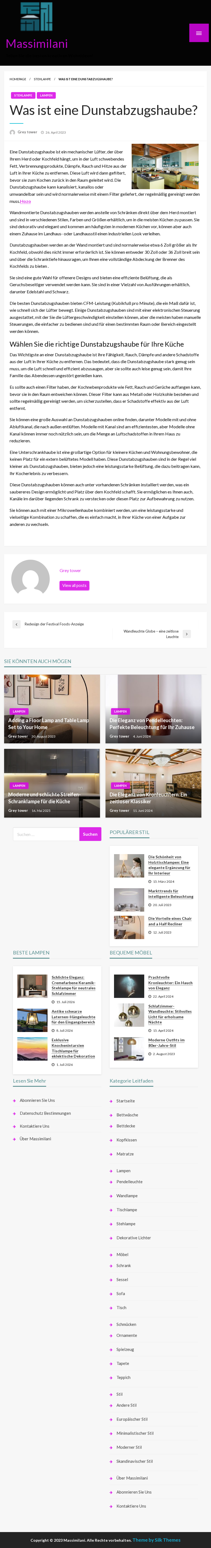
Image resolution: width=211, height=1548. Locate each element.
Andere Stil (126, 1405)
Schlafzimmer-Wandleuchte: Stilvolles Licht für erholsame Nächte (170, 1014)
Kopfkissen (126, 1139)
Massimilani (36, 43)
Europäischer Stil (132, 1419)
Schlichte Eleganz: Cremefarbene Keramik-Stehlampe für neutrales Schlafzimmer (74, 985)
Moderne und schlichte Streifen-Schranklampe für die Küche (44, 797)
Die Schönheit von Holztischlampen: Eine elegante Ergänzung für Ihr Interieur (169, 864)
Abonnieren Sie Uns (37, 1100)
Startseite (125, 1100)
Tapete (122, 1363)
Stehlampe (42, 79)
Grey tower (28, 132)
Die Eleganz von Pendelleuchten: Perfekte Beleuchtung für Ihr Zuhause (152, 723)
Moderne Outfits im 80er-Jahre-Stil (166, 1042)
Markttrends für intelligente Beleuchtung (170, 893)
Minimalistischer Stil (135, 1433)
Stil (119, 1394)
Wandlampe (127, 1195)
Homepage (18, 79)
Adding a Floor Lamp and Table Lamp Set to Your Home (48, 723)
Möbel (122, 1254)
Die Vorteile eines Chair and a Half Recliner (170, 921)
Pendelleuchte (129, 1181)
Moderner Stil (129, 1447)
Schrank (123, 1265)
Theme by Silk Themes (156, 1540)
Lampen (46, 95)
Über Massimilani (35, 1138)
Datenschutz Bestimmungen (45, 1113)
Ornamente (126, 1335)
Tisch (121, 1307)
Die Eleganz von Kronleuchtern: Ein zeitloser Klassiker (148, 797)
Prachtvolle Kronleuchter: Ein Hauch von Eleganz (170, 982)
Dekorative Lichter (133, 1237)
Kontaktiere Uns (34, 1126)
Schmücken (126, 1324)
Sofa (120, 1293)
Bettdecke (125, 1125)
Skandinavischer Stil (134, 1461)
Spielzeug (125, 1349)
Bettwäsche (127, 1114)
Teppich (123, 1377)
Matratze (125, 1153)
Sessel (122, 1279)
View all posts (74, 585)
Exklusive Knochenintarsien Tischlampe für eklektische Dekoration (73, 1047)
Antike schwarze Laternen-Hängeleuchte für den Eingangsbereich (73, 1016)
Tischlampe (126, 1209)
